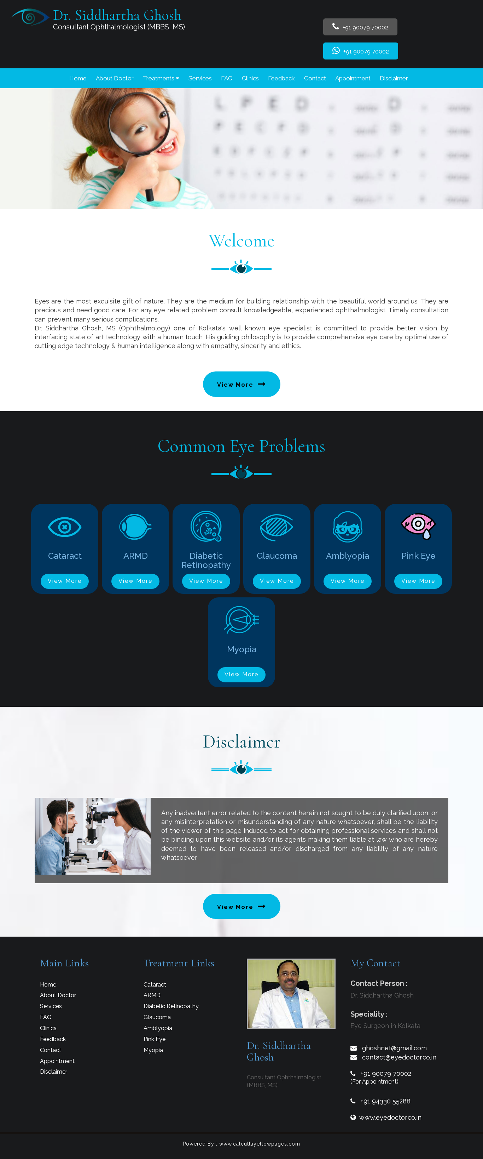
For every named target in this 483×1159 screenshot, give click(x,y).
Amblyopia (158, 1028)
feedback (281, 78)
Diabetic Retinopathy (171, 1006)
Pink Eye (154, 1039)
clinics (250, 78)
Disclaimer (394, 78)
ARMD (152, 995)
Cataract (155, 984)
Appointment (353, 78)
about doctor (115, 78)
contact (315, 78)
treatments (159, 78)
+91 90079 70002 (364, 27)
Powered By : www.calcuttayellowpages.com (241, 1144)
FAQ (227, 78)
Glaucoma (157, 1017)
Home (78, 78)
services (200, 78)
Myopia (153, 1050)
